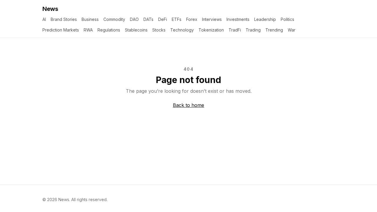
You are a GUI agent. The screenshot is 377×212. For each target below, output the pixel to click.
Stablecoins (136, 29)
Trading (253, 29)
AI (44, 19)
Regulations (108, 29)
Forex (191, 19)
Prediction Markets (60, 29)
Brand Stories (64, 19)
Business (90, 19)
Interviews (212, 19)
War (291, 29)
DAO (134, 19)
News (50, 8)
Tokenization (211, 29)
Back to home (188, 105)
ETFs (176, 19)
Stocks (159, 29)
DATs (148, 19)
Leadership (265, 19)
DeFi (162, 19)
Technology (182, 29)
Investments (237, 19)
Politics (287, 19)
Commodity (114, 19)
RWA (88, 29)
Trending (274, 29)
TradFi (235, 29)
